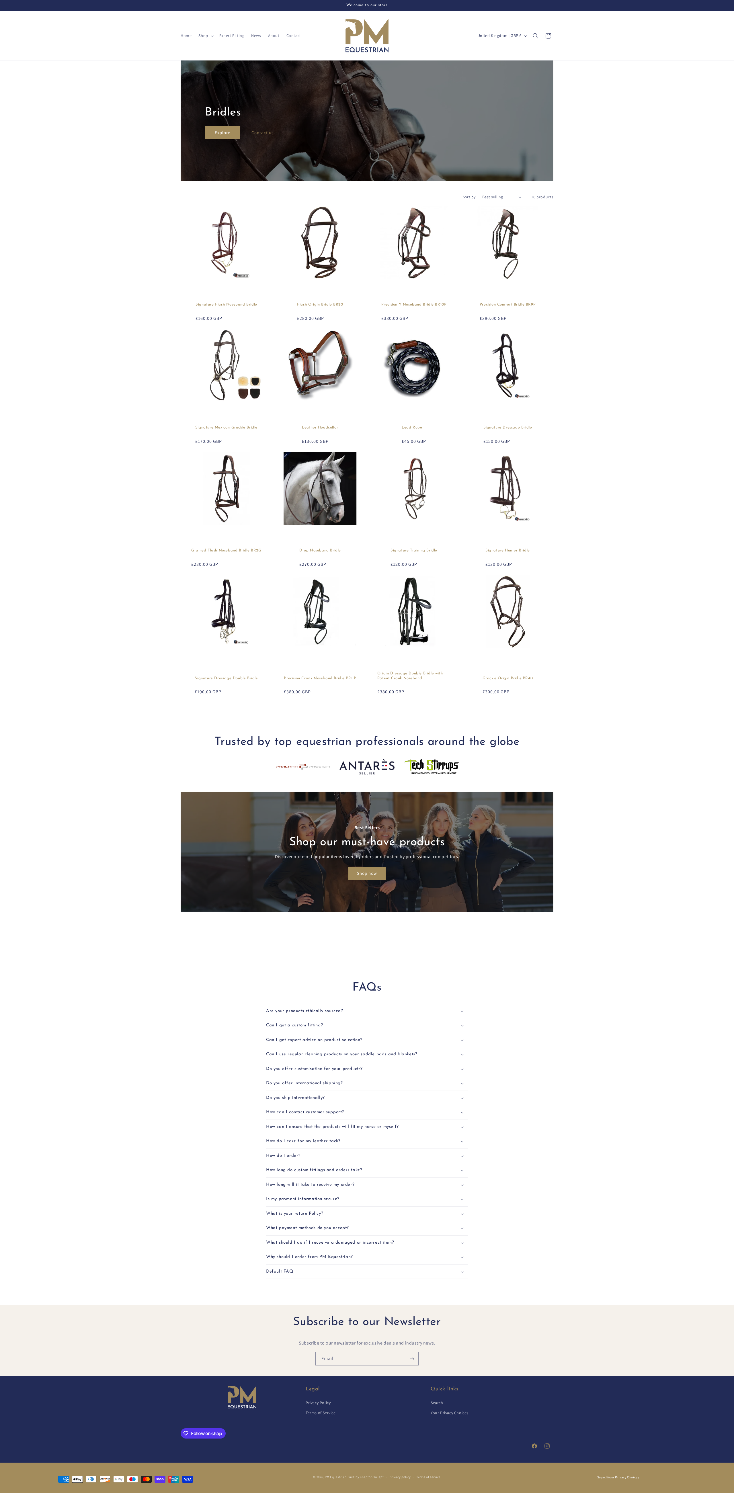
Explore (222, 132)
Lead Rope (412, 427)
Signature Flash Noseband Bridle (226, 304)
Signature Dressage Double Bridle (226, 678)
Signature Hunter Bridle (507, 550)
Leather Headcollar (320, 427)
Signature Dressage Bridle (507, 427)
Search (437, 1402)
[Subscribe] (412, 1358)
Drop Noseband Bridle (320, 550)
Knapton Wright (372, 1477)
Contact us (262, 132)
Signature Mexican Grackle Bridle (226, 427)
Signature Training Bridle (414, 550)
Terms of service (428, 1477)
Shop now (367, 873)
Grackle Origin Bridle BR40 (508, 678)
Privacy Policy (318, 1402)
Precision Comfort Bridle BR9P (508, 304)
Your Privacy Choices (449, 1412)
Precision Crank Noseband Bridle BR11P (320, 678)
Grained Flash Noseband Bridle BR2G (226, 550)
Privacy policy (400, 1477)
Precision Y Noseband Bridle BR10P (414, 304)
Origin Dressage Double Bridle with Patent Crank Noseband (410, 676)
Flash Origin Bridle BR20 (320, 304)
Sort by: (470, 196)
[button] (205, 36)
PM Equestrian (336, 1477)
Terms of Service (321, 1412)
